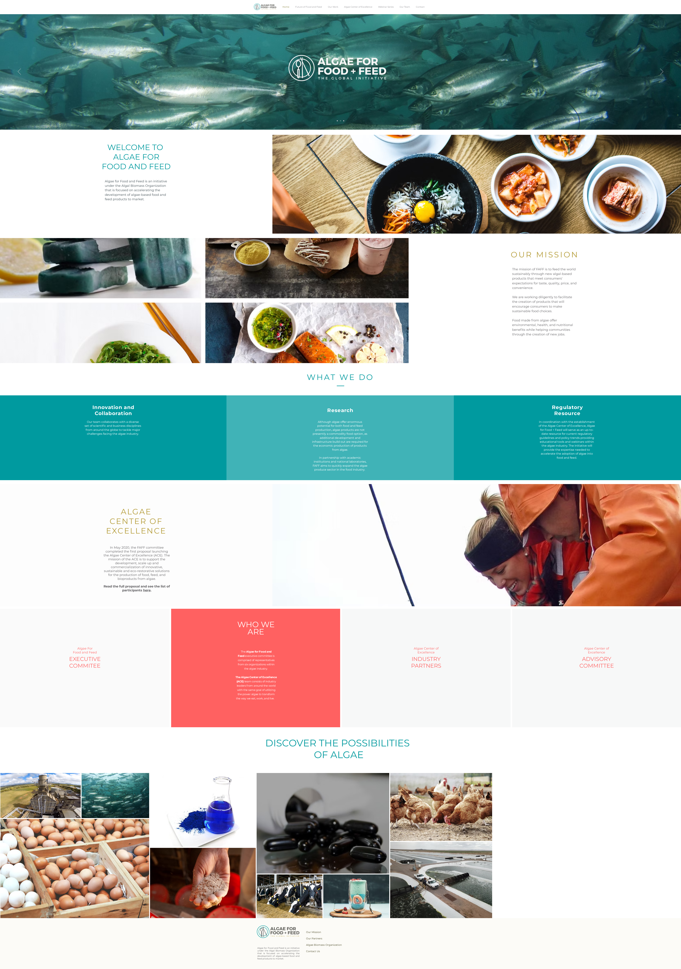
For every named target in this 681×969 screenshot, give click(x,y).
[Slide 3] (337, 120)
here (147, 590)
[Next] (661, 71)
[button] (544, 351)
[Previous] (19, 71)
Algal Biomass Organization (143, 186)
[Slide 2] (343, 120)
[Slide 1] (340, 120)
